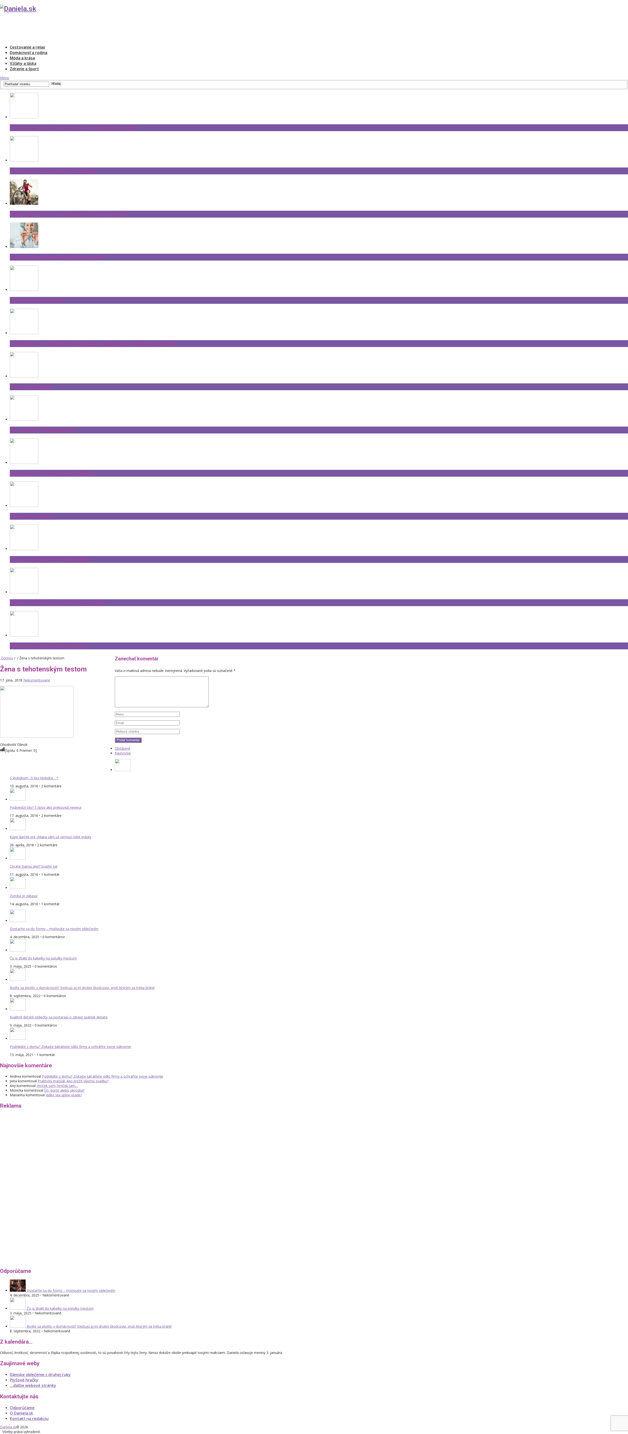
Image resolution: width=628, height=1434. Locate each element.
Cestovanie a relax (27, 47)
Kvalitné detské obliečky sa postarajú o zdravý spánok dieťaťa (58, 1017)
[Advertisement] (89, 28)
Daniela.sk (8, 1427)
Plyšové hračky (24, 1380)
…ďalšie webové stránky (33, 1385)
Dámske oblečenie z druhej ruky (40, 1374)
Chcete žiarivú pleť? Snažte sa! (33, 866)
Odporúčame (22, 1407)
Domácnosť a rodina (28, 52)
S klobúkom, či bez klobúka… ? (34, 778)
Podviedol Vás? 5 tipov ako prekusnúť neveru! (45, 807)
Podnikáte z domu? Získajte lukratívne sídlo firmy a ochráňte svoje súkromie (70, 1046)
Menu (4, 77)
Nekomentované (36, 680)
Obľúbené (122, 748)
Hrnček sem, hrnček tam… (57, 1085)
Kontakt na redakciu (29, 1418)
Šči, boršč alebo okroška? (64, 1090)
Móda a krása (22, 58)
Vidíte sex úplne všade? (64, 1095)
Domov (6, 658)
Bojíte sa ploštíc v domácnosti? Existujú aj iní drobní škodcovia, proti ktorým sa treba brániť (82, 987)
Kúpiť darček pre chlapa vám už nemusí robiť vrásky (50, 837)
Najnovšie (123, 753)
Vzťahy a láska (23, 63)
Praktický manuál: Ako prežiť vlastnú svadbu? (73, 1081)
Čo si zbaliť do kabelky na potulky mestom (43, 958)
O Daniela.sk (21, 1413)
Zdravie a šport (24, 68)
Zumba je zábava (23, 895)
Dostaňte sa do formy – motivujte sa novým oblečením (54, 928)
